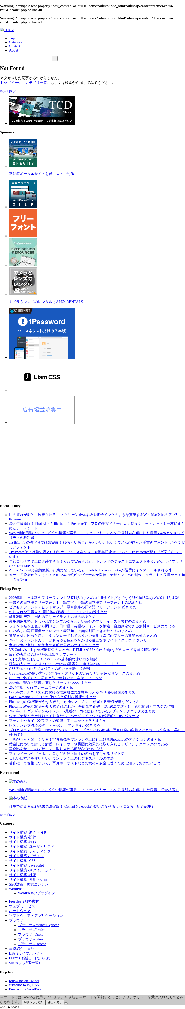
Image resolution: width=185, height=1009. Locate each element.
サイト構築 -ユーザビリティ (31, 846)
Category (15, 42)
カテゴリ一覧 (36, 83)
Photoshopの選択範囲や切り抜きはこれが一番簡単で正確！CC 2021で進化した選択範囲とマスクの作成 (91, 706)
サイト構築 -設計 (22, 837)
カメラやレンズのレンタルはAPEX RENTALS (46, 302)
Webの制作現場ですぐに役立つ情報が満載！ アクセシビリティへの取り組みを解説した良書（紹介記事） (94, 790)
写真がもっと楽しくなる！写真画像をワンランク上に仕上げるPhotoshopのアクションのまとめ (85, 739)
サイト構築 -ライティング (30, 851)
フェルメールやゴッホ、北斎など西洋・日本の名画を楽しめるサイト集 (67, 754)
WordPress (16, 889)
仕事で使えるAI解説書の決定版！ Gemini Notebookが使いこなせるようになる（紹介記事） (82, 806)
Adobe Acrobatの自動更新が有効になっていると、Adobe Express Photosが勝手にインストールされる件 (90, 570)
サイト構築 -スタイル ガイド (32, 870)
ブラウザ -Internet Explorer (38, 925)
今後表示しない (33, 1002)
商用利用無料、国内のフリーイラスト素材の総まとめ (52, 617)
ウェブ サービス (22, 906)
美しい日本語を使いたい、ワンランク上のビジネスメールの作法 (61, 758)
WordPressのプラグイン (36, 893)
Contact (14, 46)
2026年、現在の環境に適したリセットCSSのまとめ (50, 683)
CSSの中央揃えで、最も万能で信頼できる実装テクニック (55, 678)
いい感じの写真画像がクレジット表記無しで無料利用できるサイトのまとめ (70, 631)
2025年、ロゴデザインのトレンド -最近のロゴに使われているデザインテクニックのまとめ (82, 711)
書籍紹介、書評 (21, 949)
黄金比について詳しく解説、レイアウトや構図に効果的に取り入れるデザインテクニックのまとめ (88, 744)
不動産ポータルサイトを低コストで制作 (41, 174)
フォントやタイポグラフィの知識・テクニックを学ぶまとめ (57, 720)
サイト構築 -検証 (22, 875)
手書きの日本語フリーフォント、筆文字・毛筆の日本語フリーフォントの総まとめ (76, 602)
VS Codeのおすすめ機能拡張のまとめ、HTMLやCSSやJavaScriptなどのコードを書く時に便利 (84, 650)
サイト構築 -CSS (22, 861)
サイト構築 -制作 (22, 842)
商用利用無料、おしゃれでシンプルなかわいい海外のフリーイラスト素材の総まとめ (77, 621)
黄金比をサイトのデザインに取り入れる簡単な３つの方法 (56, 749)
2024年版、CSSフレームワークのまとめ (41, 687)
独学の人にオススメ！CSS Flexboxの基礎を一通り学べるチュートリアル (67, 664)
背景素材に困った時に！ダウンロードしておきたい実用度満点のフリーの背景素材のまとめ (83, 635)
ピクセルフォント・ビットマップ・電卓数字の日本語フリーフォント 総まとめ (72, 607)
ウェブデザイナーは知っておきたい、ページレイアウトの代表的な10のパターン (74, 716)
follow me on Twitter (24, 981)
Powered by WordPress (25, 989)
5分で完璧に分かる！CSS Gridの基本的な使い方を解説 (53, 659)
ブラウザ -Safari (30, 939)
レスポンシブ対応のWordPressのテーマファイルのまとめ (54, 725)
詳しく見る (55, 1002)
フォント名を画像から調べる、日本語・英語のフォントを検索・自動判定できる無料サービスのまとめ (92, 626)
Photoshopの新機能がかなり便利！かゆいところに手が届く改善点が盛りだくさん (74, 702)
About (13, 50)
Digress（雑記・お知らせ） (30, 958)
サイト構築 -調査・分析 (28, 832)
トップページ (11, 83)
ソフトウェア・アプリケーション (36, 915)
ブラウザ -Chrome (32, 944)
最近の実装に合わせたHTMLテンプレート (43, 654)
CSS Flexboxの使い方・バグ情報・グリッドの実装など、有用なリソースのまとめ (74, 673)
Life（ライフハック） (26, 953)
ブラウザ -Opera (30, 934)
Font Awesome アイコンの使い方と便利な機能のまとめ (52, 697)
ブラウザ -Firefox (31, 930)
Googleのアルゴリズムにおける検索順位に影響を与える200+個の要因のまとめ (72, 692)
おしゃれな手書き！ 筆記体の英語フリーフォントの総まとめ (58, 612)
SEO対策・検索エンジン (29, 884)
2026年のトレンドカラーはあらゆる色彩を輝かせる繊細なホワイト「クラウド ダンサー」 (81, 640)
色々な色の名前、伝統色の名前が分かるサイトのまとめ (54, 645)
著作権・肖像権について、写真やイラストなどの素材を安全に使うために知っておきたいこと (85, 763)
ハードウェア (20, 911)
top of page (8, 91)
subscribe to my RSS (24, 985)
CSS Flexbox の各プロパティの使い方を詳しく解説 (49, 668)
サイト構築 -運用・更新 (28, 879)
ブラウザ (16, 920)
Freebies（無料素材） (26, 901)
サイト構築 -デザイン (26, 856)
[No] (66, 1003)
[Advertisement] (92, 459)
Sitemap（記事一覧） (25, 963)
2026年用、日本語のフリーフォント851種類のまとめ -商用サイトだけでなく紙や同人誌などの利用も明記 (94, 598)
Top (12, 38)
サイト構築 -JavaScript (26, 865)
